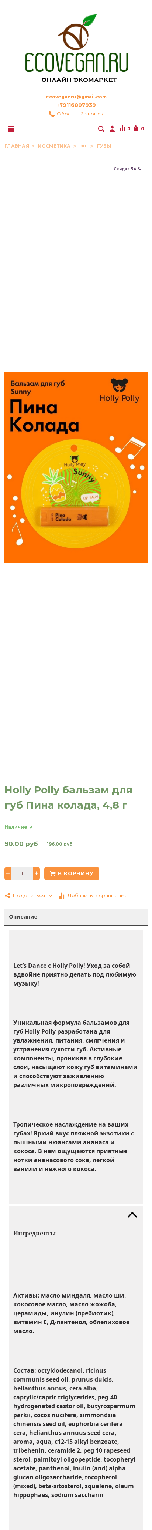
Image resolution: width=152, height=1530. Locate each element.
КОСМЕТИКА (55, 146)
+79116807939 (76, 105)
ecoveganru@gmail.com (76, 97)
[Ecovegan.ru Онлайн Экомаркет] (76, 44)
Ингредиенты (34, 1233)
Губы (104, 146)
